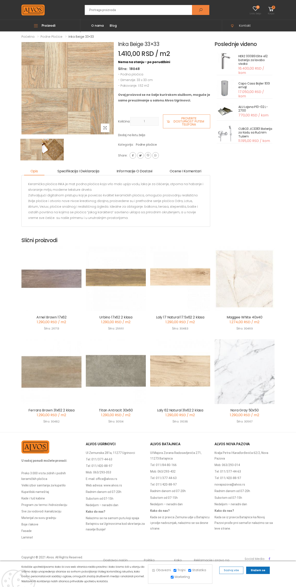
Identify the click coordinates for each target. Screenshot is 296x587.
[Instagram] (148, 155)
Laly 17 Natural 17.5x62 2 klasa (180, 317)
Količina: (124, 121)
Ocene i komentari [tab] (185, 171)
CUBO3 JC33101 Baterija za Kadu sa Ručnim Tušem (255, 133)
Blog (113, 25)
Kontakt (245, 25)
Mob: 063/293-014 (227, 465)
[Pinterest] (155, 155)
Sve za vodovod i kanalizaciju (41, 511)
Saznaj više (231, 570)
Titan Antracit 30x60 (116, 410)
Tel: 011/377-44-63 (99, 459)
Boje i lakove (29, 524)
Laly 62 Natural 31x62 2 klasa (180, 410)
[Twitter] (140, 155)
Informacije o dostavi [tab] (135, 171)
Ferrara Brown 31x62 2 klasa (51, 410)
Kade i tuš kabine (33, 498)
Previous (18, 89)
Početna (27, 36)
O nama (97, 25)
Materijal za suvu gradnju (38, 518)
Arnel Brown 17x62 (51, 317)
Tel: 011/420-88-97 (99, 466)
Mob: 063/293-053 (98, 472)
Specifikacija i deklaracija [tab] (78, 171)
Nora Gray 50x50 (244, 410)
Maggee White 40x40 (244, 317)
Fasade (26, 531)
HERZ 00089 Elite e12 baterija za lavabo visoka (253, 60)
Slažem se (258, 570)
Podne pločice (51, 36)
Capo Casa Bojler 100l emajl (254, 85)
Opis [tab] (34, 171)
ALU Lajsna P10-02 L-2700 (253, 109)
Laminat (27, 537)
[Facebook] (133, 155)
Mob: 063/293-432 (163, 471)
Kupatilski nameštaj (35, 492)
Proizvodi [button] (48, 25)
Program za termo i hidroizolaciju (44, 505)
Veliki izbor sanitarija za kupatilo (43, 485)
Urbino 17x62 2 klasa (115, 317)
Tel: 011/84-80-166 (163, 465)
